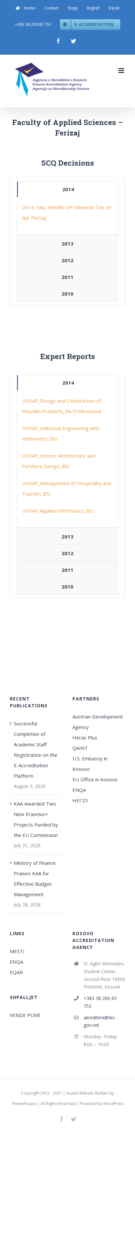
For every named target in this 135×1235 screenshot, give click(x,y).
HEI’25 (80, 800)
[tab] (67, 189)
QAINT (80, 748)
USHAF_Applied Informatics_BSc (58, 510)
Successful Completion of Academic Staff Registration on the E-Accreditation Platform (35, 749)
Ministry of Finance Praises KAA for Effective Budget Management (35, 879)
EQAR (16, 972)
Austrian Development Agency (97, 721)
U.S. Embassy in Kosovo (89, 763)
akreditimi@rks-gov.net (100, 1021)
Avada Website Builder (87, 1093)
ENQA (79, 790)
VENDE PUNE (25, 1015)
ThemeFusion (23, 1103)
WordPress (113, 1103)
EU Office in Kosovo (95, 779)
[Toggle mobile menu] (121, 70)
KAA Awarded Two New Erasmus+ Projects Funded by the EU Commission (36, 819)
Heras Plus (84, 737)
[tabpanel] (67, 216)
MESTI (17, 951)
